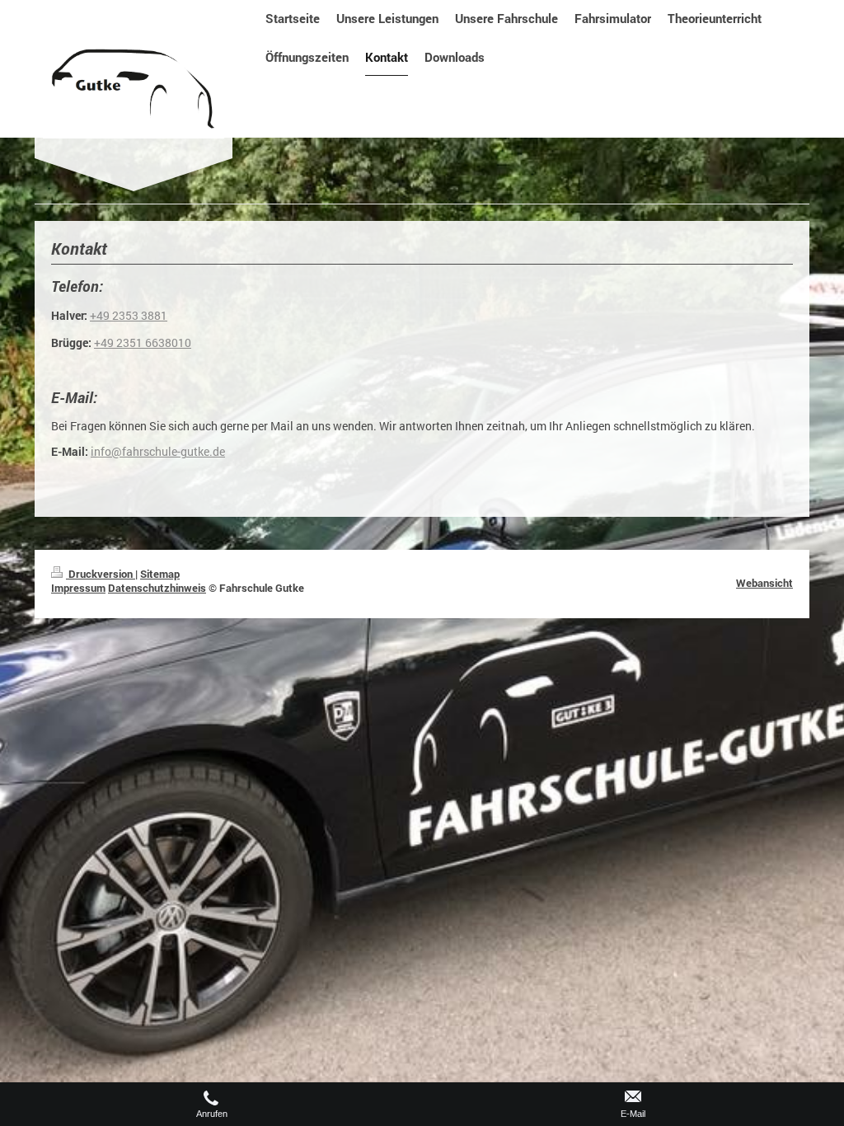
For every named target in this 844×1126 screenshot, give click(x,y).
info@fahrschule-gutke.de (158, 451)
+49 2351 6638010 (142, 342)
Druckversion (100, 573)
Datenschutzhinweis (157, 587)
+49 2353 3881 (128, 315)
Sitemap (160, 573)
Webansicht (764, 582)
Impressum (78, 587)
